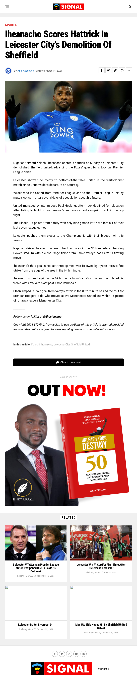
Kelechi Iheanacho (41, 344)
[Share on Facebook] (102, 70)
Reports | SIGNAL (25, 576)
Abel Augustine (26, 70)
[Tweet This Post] (108, 70)
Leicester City (62, 344)
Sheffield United (80, 344)
